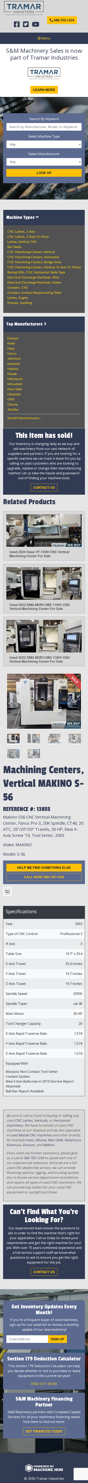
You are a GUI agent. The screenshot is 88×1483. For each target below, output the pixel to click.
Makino (12, 368)
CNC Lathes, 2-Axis (21, 231)
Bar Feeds (14, 247)
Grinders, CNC (17, 287)
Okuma (12, 404)
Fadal (11, 343)
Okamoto (14, 394)
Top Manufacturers (25, 324)
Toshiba (12, 409)
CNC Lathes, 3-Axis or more (28, 236)
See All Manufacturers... (24, 418)
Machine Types (21, 217)
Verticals (40, 1120)
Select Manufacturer (44, 154)
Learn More (44, 89)
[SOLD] (44, 701)
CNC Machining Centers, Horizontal (33, 257)
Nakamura (72, 1140)
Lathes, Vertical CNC (22, 241)
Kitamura (14, 1145)
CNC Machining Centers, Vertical (31, 252)
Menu (45, 38)
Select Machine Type (44, 136)
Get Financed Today (44, 1431)
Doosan (12, 338)
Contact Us (44, 487)
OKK (11, 399)
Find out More (44, 1384)
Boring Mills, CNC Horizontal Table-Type (36, 272)
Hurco (11, 353)
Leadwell (13, 363)
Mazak (12, 374)
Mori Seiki (14, 389)
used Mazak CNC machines (31, 1135)
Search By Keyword (44, 119)
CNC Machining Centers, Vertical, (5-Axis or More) (44, 267)
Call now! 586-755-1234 (44, 877)
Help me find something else (44, 867)
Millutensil (15, 379)
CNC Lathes (24, 1120)
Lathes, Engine (17, 297)
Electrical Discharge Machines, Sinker (34, 282)
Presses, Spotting (19, 303)
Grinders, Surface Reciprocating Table (34, 292)
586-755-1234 (63, 20)
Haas (11, 348)
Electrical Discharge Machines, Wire (33, 277)
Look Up (44, 172)
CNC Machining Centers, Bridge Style (34, 262)
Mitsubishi (15, 384)
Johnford (13, 358)
